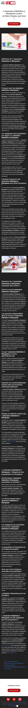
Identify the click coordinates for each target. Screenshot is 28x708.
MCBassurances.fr (21, 702)
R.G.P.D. (14, 704)
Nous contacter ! (14, 23)
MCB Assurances (11, 441)
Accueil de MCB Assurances (11, 661)
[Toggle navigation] (25, 3)
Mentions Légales (6, 704)
